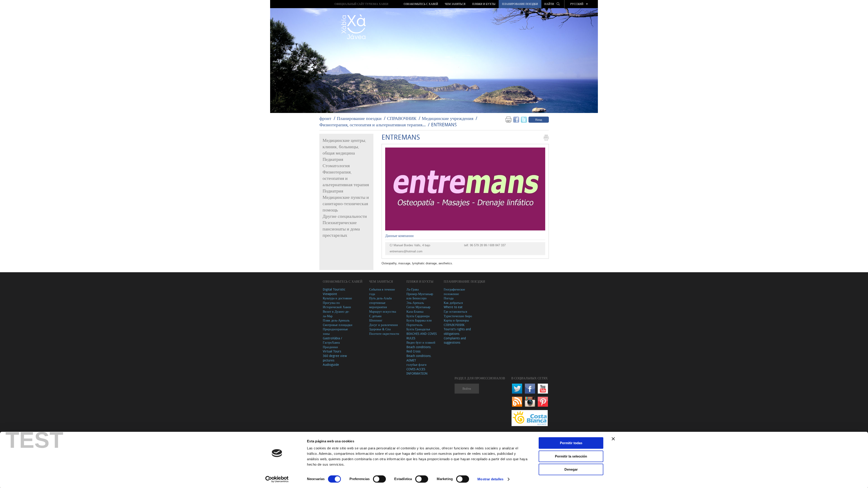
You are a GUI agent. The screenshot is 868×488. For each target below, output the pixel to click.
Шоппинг (375, 320)
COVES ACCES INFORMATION (416, 371)
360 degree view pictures (335, 358)
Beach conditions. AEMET (419, 358)
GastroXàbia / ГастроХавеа (332, 340)
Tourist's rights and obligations (457, 331)
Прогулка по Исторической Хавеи (337, 304)
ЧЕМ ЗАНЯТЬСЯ (455, 4)
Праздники (330, 347)
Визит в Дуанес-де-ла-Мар (336, 313)
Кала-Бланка (414, 311)
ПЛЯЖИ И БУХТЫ (483, 4)
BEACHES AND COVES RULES (421, 335)
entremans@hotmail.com (406, 251)
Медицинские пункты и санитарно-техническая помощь (346, 204)
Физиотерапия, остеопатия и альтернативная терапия (346, 178)
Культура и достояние (337, 298)
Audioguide (331, 364)
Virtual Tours (332, 351)
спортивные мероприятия (378, 304)
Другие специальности (345, 216)
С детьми (375, 316)
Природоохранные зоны (335, 331)
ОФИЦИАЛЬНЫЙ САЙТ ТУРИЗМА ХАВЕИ (361, 4)
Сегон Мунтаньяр (418, 307)
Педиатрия (333, 159)
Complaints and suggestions (455, 340)
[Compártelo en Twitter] (524, 119)
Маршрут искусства (382, 311)
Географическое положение (454, 291)
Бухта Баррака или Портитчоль (419, 322)
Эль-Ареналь (415, 302)
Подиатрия (333, 191)
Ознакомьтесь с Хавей (421, 4)
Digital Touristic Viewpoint (334, 291)
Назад (538, 119)
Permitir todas (571, 443)
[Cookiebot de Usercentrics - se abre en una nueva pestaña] (277, 479)
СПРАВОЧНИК (401, 118)
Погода (448, 298)
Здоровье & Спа (380, 329)
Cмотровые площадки (337, 325)
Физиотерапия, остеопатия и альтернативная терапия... (372, 125)
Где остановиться (455, 311)
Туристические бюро (458, 316)
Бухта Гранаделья (418, 329)
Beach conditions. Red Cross (419, 349)
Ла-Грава (412, 289)
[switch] (379, 479)
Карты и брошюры (456, 320)
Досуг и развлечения (383, 325)
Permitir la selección (571, 456)
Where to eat (453, 307)
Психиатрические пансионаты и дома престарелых (341, 229)
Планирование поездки (520, 4)
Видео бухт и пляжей (420, 342)
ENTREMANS (444, 125)
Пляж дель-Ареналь (336, 320)
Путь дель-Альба (380, 298)
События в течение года (382, 291)
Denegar (571, 469)
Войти (466, 388)
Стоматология (336, 166)
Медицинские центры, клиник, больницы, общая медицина (344, 147)
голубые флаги (416, 364)
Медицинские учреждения (447, 118)
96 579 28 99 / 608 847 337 (488, 245)
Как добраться (453, 302)
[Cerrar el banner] (613, 438)
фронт (325, 118)
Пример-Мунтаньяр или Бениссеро (419, 296)
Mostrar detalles (490, 479)
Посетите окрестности (384, 333)
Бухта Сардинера (417, 316)
